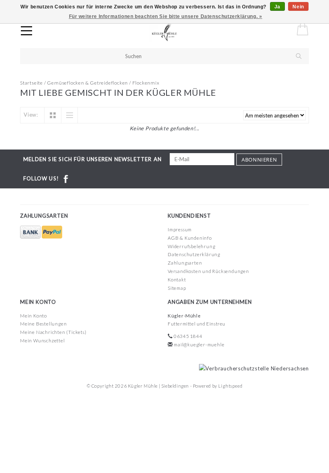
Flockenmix (146, 83)
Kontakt (177, 279)
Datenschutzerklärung (194, 254)
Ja (277, 7)
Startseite (31, 83)
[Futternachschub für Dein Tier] (172, 32)
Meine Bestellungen (43, 323)
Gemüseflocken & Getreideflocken (87, 83)
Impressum (180, 229)
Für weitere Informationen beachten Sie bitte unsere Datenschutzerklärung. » (165, 16)
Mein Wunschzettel (42, 340)
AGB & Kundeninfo (190, 238)
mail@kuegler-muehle (199, 344)
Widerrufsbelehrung (191, 246)
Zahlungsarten (185, 262)
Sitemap (177, 288)
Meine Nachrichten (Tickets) (53, 332)
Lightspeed (230, 385)
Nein (298, 7)
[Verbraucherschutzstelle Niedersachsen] (252, 368)
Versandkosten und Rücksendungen (208, 271)
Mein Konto (33, 315)
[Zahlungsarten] (31, 232)
